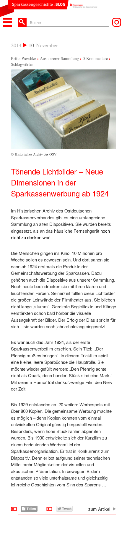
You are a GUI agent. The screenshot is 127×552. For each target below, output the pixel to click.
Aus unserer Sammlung (59, 58)
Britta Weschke (23, 58)
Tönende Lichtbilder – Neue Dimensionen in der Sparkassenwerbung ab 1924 (60, 182)
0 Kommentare (95, 58)
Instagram (116, 22)
